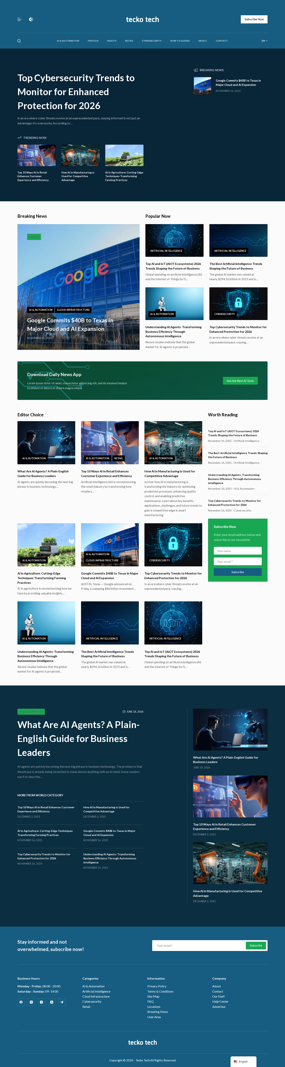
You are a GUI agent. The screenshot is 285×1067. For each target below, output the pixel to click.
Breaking (34, 236)
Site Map (153, 996)
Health (111, 40)
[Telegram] (62, 1002)
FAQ (150, 1001)
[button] (265, 41)
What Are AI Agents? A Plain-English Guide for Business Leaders (78, 738)
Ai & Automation (68, 40)
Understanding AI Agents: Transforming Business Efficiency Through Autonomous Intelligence (173, 331)
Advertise (218, 1006)
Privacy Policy (156, 986)
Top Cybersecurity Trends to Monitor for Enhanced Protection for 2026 (76, 91)
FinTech (93, 40)
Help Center (220, 1001)
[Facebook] (21, 1002)
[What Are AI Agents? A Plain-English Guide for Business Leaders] (46, 442)
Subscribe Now (254, 19)
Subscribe (237, 572)
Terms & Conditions (160, 991)
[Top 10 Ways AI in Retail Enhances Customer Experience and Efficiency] (36, 155)
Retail (129, 40)
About (202, 40)
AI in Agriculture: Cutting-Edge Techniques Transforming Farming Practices (124, 176)
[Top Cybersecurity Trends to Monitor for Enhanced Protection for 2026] (238, 303)
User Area (154, 1017)
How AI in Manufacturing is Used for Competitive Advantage (77, 176)
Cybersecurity (152, 40)
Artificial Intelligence (166, 250)
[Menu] (19, 19)
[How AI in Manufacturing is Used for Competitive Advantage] (80, 155)
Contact (222, 40)
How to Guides (180, 40)
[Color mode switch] (31, 19)
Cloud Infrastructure (73, 309)
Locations (153, 1006)
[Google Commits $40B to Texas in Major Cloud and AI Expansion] (202, 85)
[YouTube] (51, 1002)
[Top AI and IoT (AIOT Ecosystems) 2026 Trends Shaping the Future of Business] (174, 240)
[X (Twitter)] (31, 1002)
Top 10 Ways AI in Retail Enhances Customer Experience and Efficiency (33, 176)
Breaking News (157, 1011)
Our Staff (218, 996)
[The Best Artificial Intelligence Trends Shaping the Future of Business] (238, 240)
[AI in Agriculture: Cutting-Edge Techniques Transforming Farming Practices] (124, 155)
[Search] (19, 41)
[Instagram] (41, 1002)
